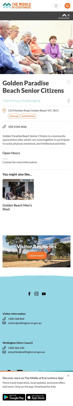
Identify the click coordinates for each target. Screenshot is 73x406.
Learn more (36, 255)
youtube (44, 294)
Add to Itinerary (68, 82)
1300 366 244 (16, 347)
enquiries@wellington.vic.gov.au (26, 351)
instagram (36, 294)
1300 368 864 (16, 318)
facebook (29, 294)
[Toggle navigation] (56, 6)
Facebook (69, 101)
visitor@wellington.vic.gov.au (25, 322)
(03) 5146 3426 (17, 126)
